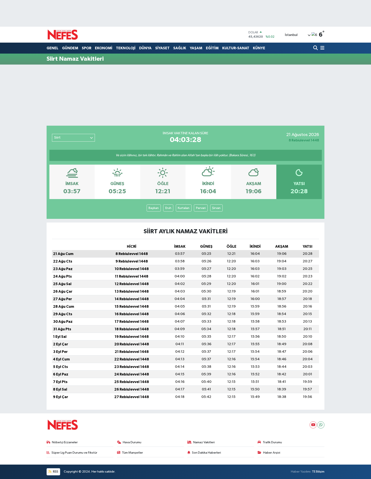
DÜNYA (145, 48)
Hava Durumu (132, 442)
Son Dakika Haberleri (206, 452)
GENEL (52, 48)
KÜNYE (259, 48)
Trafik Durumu (272, 442)
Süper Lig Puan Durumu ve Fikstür (74, 452)
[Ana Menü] (322, 48)
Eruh (168, 208)
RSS (55, 471)
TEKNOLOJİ (125, 48)
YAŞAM (196, 48)
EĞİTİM (212, 48)
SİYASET (162, 48)
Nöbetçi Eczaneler (65, 442)
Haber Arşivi (271, 452)
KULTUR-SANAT (235, 48)
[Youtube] (313, 424)
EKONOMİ (103, 48)
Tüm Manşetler (132, 452)
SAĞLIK (179, 48)
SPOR (86, 48)
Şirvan (216, 208)
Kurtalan (183, 208)
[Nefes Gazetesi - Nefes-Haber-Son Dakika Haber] (63, 35)
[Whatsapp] (320, 424)
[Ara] (316, 48)
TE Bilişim (318, 471)
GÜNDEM (70, 48)
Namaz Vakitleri (204, 442)
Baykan (154, 208)
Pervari (201, 208)
